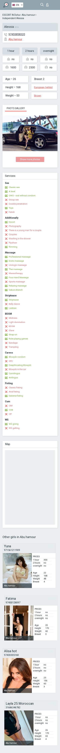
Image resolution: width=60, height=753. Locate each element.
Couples (13, 234)
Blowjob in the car (17, 369)
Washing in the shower (20, 238)
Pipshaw (13, 242)
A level (12, 191)
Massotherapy (16, 273)
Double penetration (18, 204)
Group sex (14, 199)
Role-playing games (18, 338)
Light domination (17, 322)
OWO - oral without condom (22, 195)
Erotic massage (16, 261)
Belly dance (14, 304)
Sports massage (17, 281)
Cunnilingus (14, 373)
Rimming (13, 247)
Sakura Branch (16, 290)
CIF (10, 414)
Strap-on (13, 334)
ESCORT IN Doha (11, 15)
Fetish (12, 212)
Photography (15, 226)
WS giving (13, 424)
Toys (11, 208)
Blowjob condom (17, 357)
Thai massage (15, 269)
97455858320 (16, 34)
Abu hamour (28, 15)
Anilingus (13, 377)
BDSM (12, 326)
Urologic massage (18, 265)
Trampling (13, 347)
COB (11, 410)
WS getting (14, 428)
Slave (11, 330)
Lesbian (12, 308)
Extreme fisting (16, 396)
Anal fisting (14, 391)
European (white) (43, 87)
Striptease (14, 300)
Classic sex (14, 187)
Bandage (13, 343)
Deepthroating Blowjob (20, 365)
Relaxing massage (17, 285)
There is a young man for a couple (25, 230)
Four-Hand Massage (18, 277)
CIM (10, 405)
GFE (11, 361)
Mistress (13, 318)
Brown (37, 95)
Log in (48, 4)
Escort (12, 222)
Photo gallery (16, 108)
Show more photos (30, 159)
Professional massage (19, 257)
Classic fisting (15, 387)
